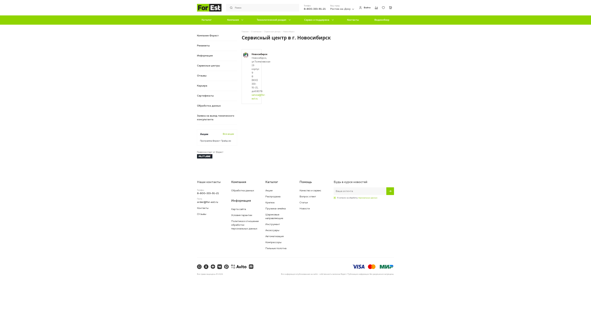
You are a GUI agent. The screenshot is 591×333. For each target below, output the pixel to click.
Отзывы (202, 76)
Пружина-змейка (275, 209)
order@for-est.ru (207, 202)
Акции (269, 190)
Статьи (304, 202)
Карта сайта (238, 209)
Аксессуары (272, 230)
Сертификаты (205, 96)
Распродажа (272, 196)
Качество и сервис (310, 190)
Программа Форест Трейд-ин (215, 141)
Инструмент (272, 224)
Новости (305, 209)
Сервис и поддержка (316, 20)
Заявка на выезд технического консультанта (215, 118)
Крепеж (270, 202)
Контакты (353, 20)
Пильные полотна (275, 248)
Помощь (306, 182)
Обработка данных (209, 106)
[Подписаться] (390, 191)
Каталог (207, 20)
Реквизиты (203, 46)
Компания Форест (208, 36)
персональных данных (367, 198)
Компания (233, 20)
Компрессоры (273, 242)
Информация (205, 56)
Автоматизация (274, 236)
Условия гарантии (241, 215)
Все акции (228, 134)
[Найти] (230, 8)
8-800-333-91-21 (315, 9)
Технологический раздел (271, 20)
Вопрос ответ (308, 196)
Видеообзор (381, 20)
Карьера (202, 86)
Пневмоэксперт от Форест (210, 152)
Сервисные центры (208, 66)
